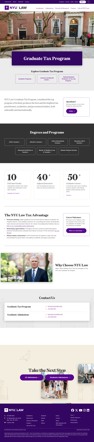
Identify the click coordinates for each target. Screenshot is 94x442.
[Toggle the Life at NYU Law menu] (88, 8)
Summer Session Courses (69, 150)
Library (27, 2)
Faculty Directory (75, 417)
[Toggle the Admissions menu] (54, 8)
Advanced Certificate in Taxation (25, 151)
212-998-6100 (10, 415)
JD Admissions (31, 377)
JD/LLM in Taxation (36, 142)
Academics (40, 8)
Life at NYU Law (83, 8)
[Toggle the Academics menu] (44, 8)
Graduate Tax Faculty (13, 193)
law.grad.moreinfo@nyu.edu (55, 314)
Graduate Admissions (59, 377)
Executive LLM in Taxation (79, 142)
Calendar (20, 2)
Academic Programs (25, 79)
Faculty (67, 2)
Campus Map (10, 422)
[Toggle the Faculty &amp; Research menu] (69, 8)
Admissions (49, 8)
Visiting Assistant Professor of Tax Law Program (68, 79)
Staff (72, 2)
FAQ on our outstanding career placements (20, 226)
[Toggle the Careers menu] (76, 8)
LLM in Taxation (14, 142)
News (14, 2)
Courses (68, 195)
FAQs (71, 111)
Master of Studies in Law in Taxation (47, 151)
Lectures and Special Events (47, 79)
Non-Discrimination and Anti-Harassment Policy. (56, 436)
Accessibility (74, 422)
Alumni (76, 2)
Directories (8, 2)
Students (61, 2)
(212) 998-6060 (52, 317)
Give (82, 2)
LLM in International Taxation (58, 142)
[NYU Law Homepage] (16, 8)
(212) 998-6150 (52, 309)
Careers (73, 8)
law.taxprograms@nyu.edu (55, 306)
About (57, 415)
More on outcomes (75, 231)
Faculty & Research (62, 8)
